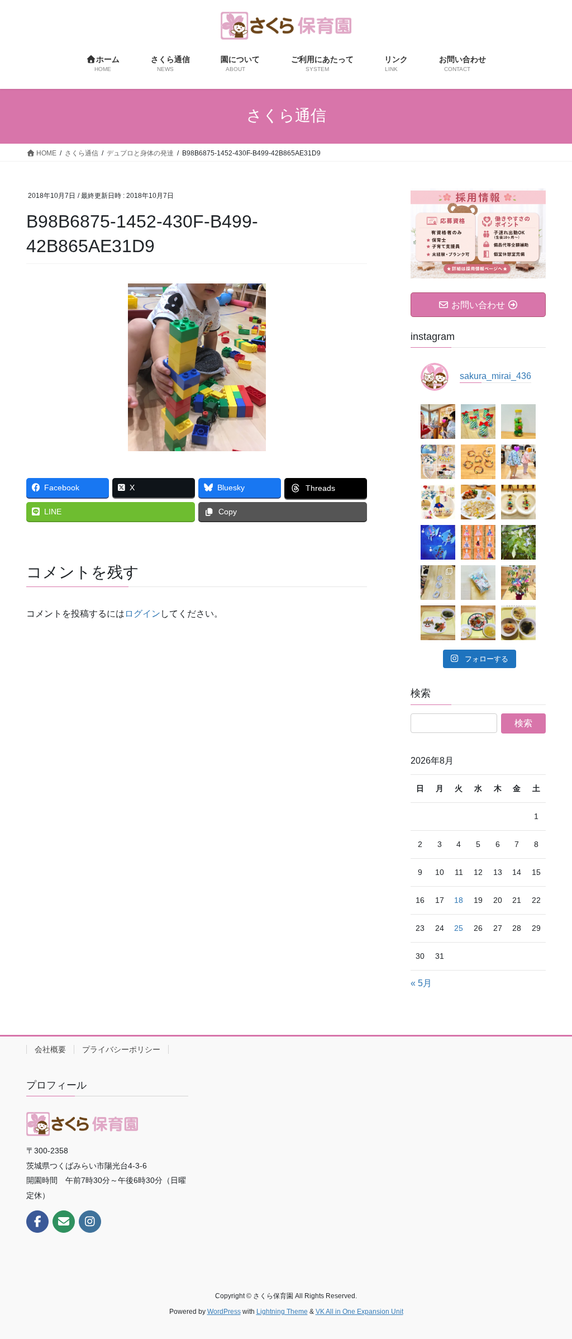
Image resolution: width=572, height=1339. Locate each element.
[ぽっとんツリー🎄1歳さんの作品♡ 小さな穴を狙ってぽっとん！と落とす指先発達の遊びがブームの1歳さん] (518, 421)
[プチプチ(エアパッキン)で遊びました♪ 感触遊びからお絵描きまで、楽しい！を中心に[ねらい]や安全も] (518, 461)
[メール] (64, 1221)
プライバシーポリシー (121, 1049)
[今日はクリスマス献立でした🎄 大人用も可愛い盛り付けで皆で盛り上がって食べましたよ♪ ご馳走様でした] (478, 502)
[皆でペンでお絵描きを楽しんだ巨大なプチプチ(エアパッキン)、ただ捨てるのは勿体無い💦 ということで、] (478, 461)
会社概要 (50, 1049)
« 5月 (421, 983)
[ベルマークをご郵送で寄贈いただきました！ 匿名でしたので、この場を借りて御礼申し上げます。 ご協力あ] (478, 582)
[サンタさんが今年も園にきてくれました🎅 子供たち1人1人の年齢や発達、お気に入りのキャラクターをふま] (438, 421)
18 (458, 900)
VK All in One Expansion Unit (359, 1312)
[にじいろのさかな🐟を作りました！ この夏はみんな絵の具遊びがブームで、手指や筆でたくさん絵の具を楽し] (438, 542)
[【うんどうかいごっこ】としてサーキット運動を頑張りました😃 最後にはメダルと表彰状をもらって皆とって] (438, 461)
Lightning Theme (282, 1312)
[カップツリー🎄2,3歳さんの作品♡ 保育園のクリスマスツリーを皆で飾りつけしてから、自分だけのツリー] (478, 421)
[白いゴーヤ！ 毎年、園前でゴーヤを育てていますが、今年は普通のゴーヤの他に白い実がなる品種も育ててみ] (518, 542)
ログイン (142, 613)
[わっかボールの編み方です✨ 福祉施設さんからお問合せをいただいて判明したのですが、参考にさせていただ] (438, 582)
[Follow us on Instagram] (90, 1221)
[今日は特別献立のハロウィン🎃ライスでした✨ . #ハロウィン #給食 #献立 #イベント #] (518, 622)
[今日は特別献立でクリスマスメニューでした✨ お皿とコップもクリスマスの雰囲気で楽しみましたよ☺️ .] (478, 622)
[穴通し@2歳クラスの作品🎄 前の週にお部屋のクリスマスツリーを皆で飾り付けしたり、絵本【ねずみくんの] (518, 502)
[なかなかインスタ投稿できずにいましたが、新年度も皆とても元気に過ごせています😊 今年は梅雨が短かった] (518, 582)
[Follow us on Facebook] (37, 1221)
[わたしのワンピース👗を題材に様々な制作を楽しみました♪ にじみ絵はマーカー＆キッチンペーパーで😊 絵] (478, 542)
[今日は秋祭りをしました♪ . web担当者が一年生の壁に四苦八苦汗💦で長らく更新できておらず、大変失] (438, 502)
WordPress (224, 1312)
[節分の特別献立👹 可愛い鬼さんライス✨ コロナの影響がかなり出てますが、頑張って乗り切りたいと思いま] (438, 622)
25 (458, 928)
